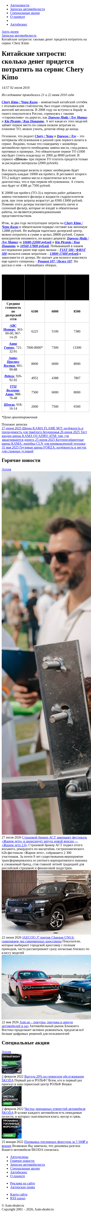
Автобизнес (18, 24)
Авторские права (22, 1187)
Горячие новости (22, 1161)
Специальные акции (25, 13)
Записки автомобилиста (27, 9)
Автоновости (19, 5)
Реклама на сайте (22, 1183)
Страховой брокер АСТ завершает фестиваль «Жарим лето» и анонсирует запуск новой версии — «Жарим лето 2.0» (44, 841)
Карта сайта (18, 1194)
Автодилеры (19, 1157)
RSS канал (17, 1198)
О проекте (17, 17)
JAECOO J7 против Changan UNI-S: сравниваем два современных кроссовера (38, 939)
